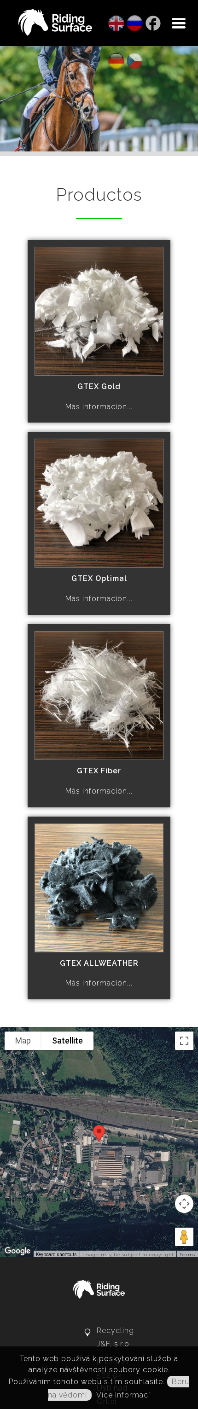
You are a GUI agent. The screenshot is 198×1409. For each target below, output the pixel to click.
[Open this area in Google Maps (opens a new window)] (17, 768)
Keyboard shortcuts (56, 771)
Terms (187, 771)
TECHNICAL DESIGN (137, 985)
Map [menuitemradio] (23, 557)
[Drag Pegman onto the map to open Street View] (184, 753)
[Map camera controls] (184, 720)
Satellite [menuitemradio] (67, 557)
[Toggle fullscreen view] (184, 557)
